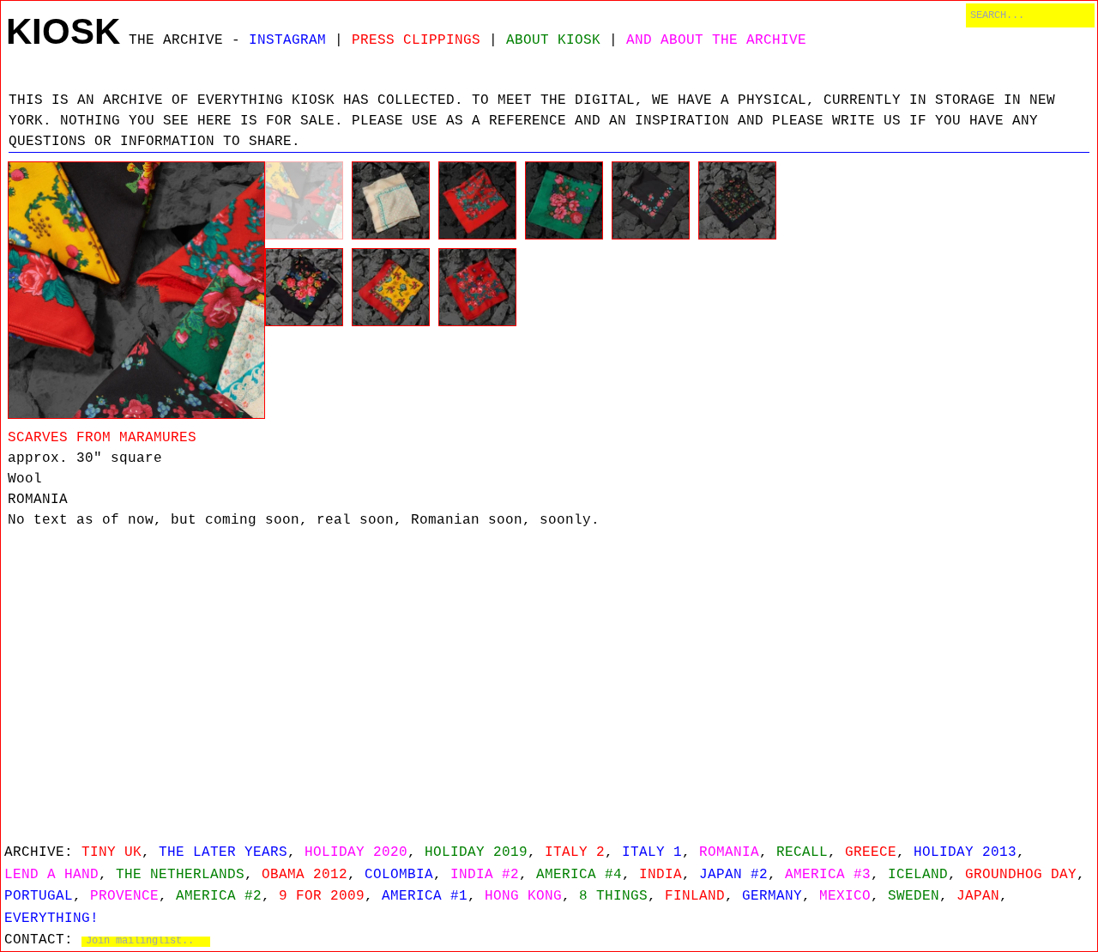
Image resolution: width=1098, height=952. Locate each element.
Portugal (38, 896)
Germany (772, 896)
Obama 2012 (304, 874)
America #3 (828, 874)
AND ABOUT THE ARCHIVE (716, 40)
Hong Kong (523, 896)
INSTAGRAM (287, 40)
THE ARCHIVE (176, 40)
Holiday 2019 (476, 852)
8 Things (613, 896)
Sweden (913, 896)
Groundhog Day (1021, 874)
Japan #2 (733, 874)
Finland (695, 896)
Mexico (845, 896)
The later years (223, 852)
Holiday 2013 (965, 852)
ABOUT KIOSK (553, 40)
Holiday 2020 (356, 852)
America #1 (425, 896)
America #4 (579, 874)
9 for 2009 (322, 896)
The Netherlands (180, 874)
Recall (802, 852)
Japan (977, 896)
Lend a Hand (51, 874)
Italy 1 (652, 852)
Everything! (51, 918)
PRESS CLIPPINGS (416, 40)
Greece (870, 852)
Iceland (918, 874)
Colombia (399, 874)
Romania (729, 852)
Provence (124, 896)
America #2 (219, 896)
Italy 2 (575, 852)
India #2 (484, 874)
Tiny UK (111, 852)
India (660, 874)
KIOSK (63, 31)
